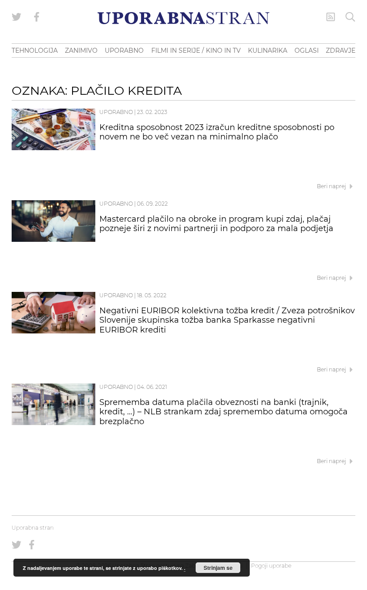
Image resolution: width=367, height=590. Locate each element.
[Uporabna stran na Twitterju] (16, 17)
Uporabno (116, 112)
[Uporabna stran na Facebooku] (37, 17)
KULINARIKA (267, 50)
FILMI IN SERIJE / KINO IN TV (196, 50)
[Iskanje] (350, 17)
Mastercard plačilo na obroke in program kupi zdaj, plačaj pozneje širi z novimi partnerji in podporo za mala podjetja (216, 224)
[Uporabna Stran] (183, 18)
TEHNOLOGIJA (35, 50)
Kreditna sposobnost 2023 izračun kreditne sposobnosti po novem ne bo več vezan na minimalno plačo (216, 132)
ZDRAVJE (340, 50)
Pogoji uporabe (271, 565)
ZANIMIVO (81, 50)
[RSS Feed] (331, 17)
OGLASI (306, 50)
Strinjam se (218, 568)
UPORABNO (124, 50)
